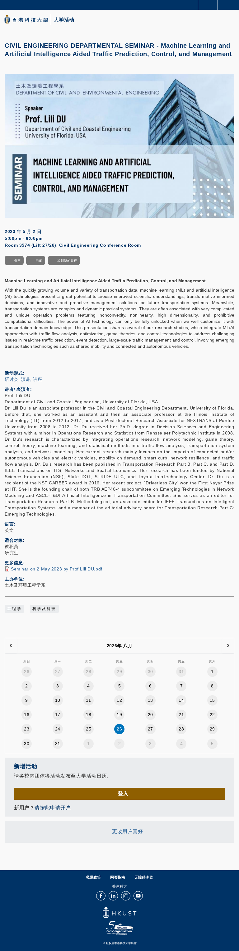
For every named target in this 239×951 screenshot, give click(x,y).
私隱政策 (93, 877)
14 (181, 700)
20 (150, 714)
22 (212, 714)
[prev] (11, 645)
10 (57, 700)
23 (26, 728)
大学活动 (64, 19)
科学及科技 (44, 609)
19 (119, 714)
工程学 (14, 609)
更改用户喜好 (127, 831)
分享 (17, 260)
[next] (228, 645)
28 (88, 671)
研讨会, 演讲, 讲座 (23, 379)
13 (150, 700)
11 (88, 700)
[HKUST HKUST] (26, 19)
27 (57, 671)
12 (119, 700)
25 (88, 728)
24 (57, 728)
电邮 (39, 260)
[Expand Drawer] (208, 5)
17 (57, 714)
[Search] (229, 4)
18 (88, 714)
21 (181, 714)
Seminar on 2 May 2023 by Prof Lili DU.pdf (56, 568)
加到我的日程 (67, 260)
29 (119, 671)
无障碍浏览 (143, 877)
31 (181, 671)
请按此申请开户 (53, 807)
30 (150, 671)
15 (212, 700)
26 (26, 671)
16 (26, 714)
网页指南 (117, 877)
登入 (123, 793)
